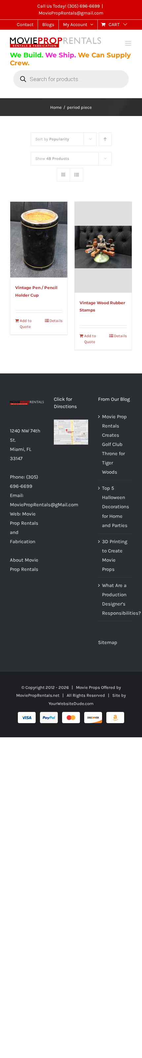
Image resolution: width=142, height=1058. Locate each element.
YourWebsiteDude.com (71, 703)
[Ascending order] (105, 139)
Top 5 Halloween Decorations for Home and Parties (115, 506)
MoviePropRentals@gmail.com (71, 13)
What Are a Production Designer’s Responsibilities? (115, 599)
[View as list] (76, 174)
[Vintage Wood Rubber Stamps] (103, 247)
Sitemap (107, 642)
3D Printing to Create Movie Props (114, 555)
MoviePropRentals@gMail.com (44, 505)
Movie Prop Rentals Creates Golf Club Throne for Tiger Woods (114, 444)
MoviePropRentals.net (37, 695)
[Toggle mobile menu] (128, 43)
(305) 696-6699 (83, 6)
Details (56, 320)
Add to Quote (26, 323)
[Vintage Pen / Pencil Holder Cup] (38, 240)
